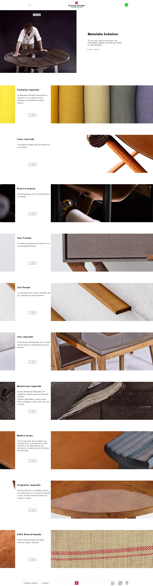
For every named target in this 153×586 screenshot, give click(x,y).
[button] (29, 5)
